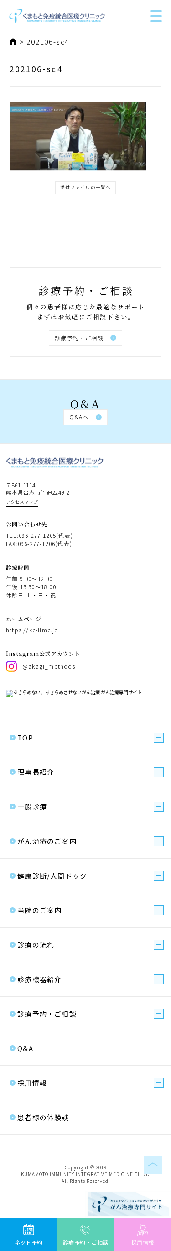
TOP (25, 737)
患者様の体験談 (43, 1117)
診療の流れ (35, 944)
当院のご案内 (39, 910)
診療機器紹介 (39, 979)
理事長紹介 (35, 772)
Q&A (25, 1048)
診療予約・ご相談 (79, 338)
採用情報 (32, 1082)
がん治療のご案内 (47, 841)
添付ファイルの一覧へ (85, 187)
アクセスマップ (22, 501)
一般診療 (32, 806)
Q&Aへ (79, 417)
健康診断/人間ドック (52, 875)
